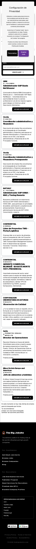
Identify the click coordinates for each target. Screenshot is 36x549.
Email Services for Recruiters (14, 483)
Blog (4, 464)
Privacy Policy (10, 535)
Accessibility (24, 538)
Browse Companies (10, 461)
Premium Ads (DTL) (10, 486)
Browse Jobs (7, 458)
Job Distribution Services (13, 477)
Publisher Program (10, 480)
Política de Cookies (18, 46)
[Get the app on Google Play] (23, 527)
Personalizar (12, 53)
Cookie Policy (12, 538)
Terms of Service (24, 535)
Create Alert (17, 72)
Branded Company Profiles (13, 489)
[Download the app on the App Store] (12, 527)
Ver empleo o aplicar (21, 109)
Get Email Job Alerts (11, 455)
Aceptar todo (23, 53)
